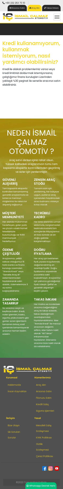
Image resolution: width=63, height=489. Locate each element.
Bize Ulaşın (14, 425)
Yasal (37, 418)
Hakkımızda (14, 384)
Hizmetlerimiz (42, 377)
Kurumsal (11, 377)
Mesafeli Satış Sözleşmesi (43, 428)
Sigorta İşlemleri (45, 410)
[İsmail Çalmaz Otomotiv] (25, 17)
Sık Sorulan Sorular (14, 434)
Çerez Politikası (44, 456)
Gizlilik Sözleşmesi (42, 446)
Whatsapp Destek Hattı (42, 485)
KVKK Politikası (44, 437)
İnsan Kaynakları (17, 391)
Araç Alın (35, 8)
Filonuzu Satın (44, 397)
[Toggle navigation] (57, 17)
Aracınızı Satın (44, 391)
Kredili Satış (42, 404)
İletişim (10, 418)
